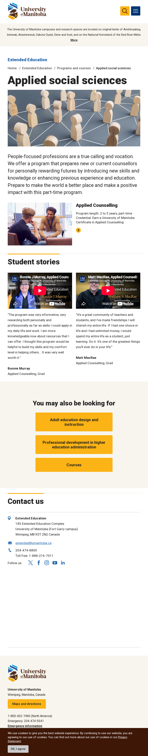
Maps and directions (26, 704)
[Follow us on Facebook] (38, 563)
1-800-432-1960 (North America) (30, 716)
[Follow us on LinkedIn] (63, 562)
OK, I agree (18, 749)
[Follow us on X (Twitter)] (30, 563)
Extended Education (27, 59)
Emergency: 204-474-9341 (26, 721)
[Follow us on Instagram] (46, 563)
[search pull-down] (125, 11)
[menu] (135, 11)
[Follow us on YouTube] (54, 562)
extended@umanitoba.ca (33, 543)
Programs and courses (74, 68)
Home (12, 68)
